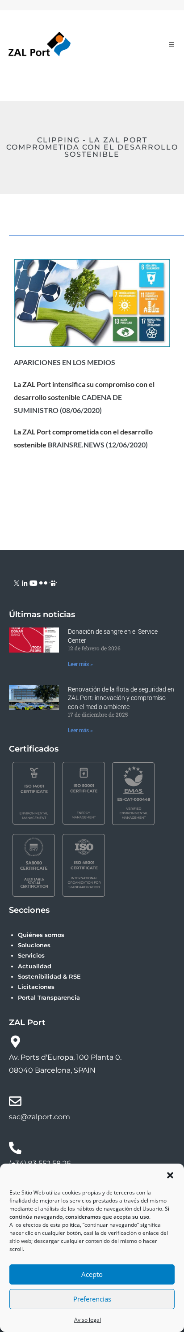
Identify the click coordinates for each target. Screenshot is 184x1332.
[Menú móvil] (171, 44)
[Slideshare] (53, 582)
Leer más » (80, 664)
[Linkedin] (25, 582)
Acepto (92, 1274)
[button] (170, 1175)
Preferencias (92, 1298)
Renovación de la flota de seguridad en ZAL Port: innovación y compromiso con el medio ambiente (121, 698)
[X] (16, 582)
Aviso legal (87, 1319)
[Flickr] (43, 582)
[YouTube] (33, 582)
